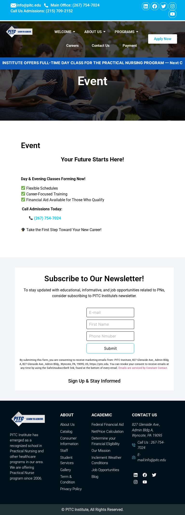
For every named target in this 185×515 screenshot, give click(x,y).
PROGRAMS (124, 32)
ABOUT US (93, 32)
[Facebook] (155, 6)
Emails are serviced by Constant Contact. (143, 368)
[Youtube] (172, 14)
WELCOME (62, 32)
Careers (72, 45)
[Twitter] (163, 6)
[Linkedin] (146, 6)
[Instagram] (172, 6)
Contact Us (101, 45)
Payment (130, 45)
